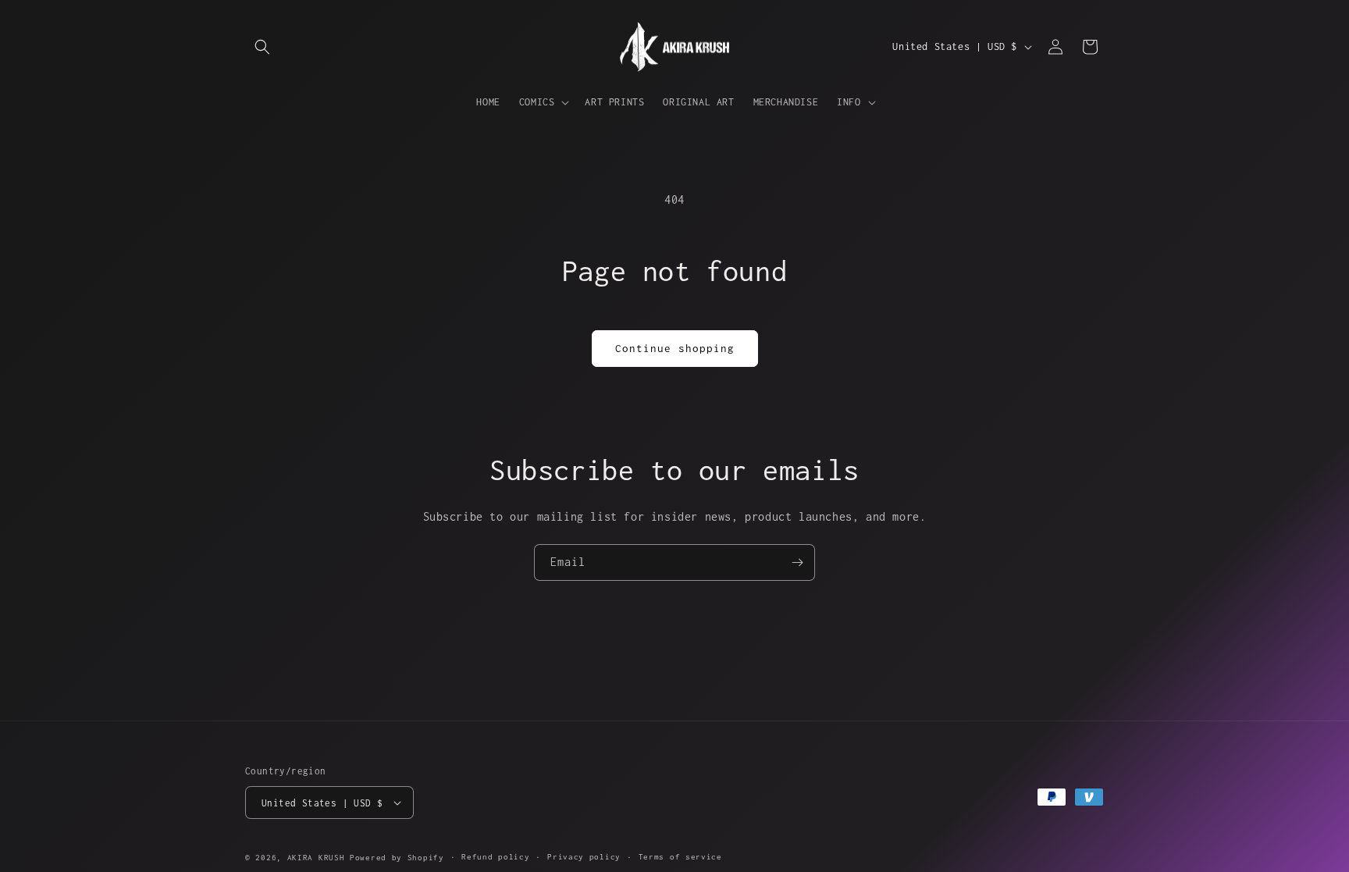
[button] (262, 47)
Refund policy (495, 856)
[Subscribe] (797, 562)
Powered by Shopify (397, 857)
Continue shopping (675, 348)
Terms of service (680, 856)
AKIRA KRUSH (316, 857)
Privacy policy (584, 856)
